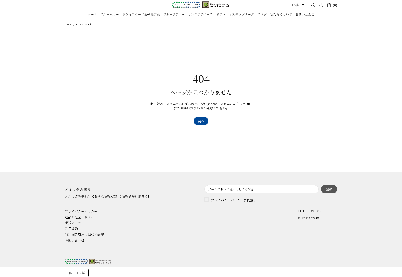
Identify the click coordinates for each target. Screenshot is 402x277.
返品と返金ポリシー (79, 217)
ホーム (68, 24)
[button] (297, 5)
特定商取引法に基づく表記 (84, 234)
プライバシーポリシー (227, 200)
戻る (201, 121)
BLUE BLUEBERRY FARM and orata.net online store (201, 4)
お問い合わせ (74, 240)
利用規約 (71, 229)
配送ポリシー (74, 223)
